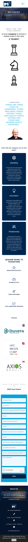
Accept (14, 540)
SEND (14, 476)
